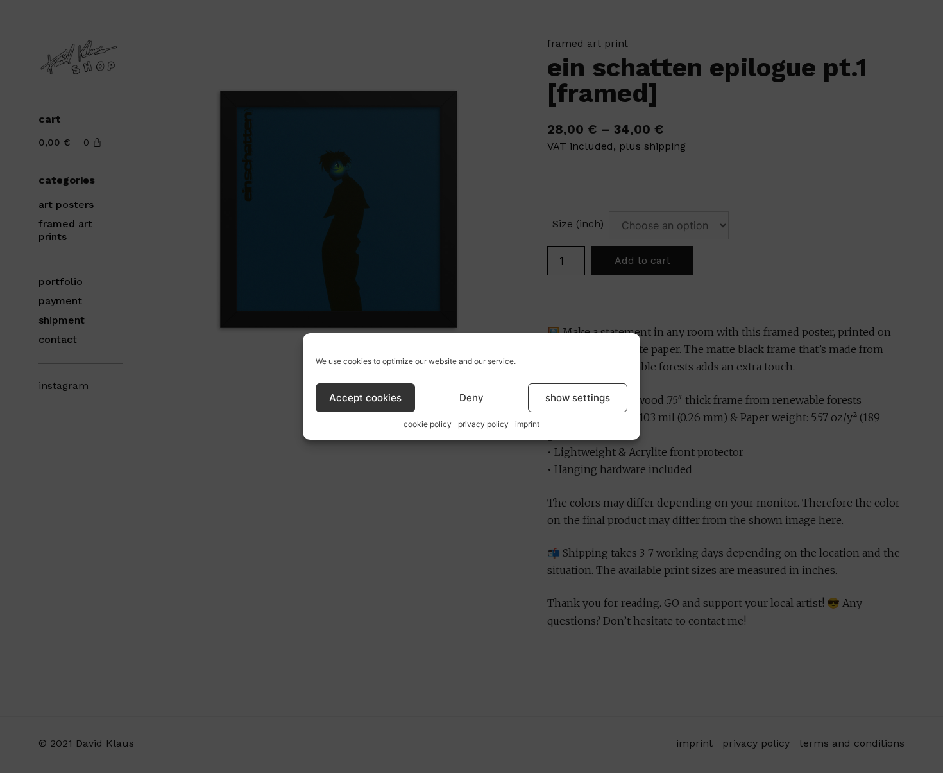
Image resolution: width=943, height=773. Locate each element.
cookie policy (428, 424)
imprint (527, 424)
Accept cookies (365, 398)
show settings (577, 398)
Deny (471, 398)
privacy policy (483, 424)
